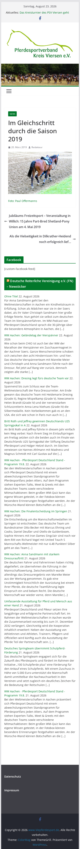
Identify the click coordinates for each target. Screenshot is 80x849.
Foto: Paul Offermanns (22, 201)
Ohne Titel (11, 296)
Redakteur (37, 147)
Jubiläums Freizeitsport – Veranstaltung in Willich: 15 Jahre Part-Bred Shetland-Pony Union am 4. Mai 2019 (39, 221)
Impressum (11, 790)
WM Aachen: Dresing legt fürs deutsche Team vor (36, 378)
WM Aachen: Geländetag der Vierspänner (31, 335)
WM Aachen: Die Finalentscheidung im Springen (35, 511)
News (12, 113)
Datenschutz (12, 776)
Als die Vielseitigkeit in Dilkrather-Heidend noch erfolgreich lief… (40, 239)
